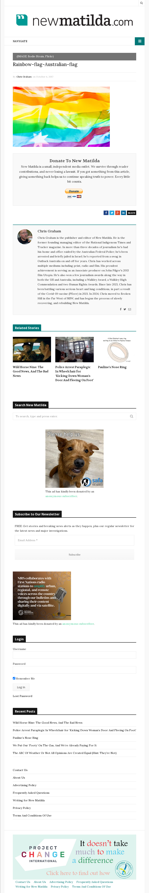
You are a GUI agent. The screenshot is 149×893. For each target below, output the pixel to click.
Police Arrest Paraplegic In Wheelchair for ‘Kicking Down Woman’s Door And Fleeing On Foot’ (74, 373)
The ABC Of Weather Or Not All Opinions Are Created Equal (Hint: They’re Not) (65, 753)
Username (19, 649)
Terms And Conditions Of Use (32, 815)
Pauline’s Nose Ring (112, 367)
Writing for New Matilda (29, 800)
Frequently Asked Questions (31, 793)
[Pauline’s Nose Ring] (117, 349)
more (131, 212)
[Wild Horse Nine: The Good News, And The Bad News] (32, 349)
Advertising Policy (24, 785)
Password (19, 664)
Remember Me (25, 678)
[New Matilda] (74, 20)
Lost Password (22, 696)
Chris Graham (24, 76)
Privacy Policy (22, 808)
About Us (19, 777)
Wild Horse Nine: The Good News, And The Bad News (30, 371)
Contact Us (20, 770)
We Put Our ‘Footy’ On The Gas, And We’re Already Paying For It (55, 745)
